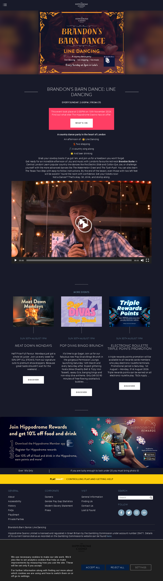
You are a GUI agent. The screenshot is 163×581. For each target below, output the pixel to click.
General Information (92, 497)
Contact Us (87, 506)
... (85, 381)
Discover (33, 380)
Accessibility (14, 501)
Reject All (117, 567)
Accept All (93, 567)
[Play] (15, 260)
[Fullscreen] (147, 260)
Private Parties (16, 519)
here (109, 536)
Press (48, 510)
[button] (81, 222)
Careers (49, 497)
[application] (81, 222)
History (12, 506)
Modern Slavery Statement (59, 506)
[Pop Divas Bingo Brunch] (81, 311)
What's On (81, 123)
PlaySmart (13, 514)
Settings (140, 567)
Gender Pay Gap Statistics (59, 501)
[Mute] (142, 260)
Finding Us (87, 501)
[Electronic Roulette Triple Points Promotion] (129, 311)
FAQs (11, 510)
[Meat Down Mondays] (33, 311)
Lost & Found (89, 510)
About (11, 497)
